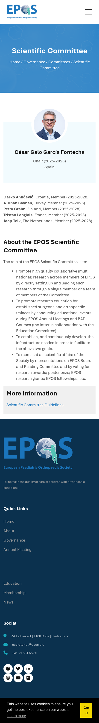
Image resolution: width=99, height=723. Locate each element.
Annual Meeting (17, 549)
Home (14, 61)
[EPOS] (22, 11)
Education (12, 583)
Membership (14, 592)
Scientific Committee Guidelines (35, 404)
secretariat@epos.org (28, 644)
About (8, 530)
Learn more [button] (16, 716)
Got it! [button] (86, 710)
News (8, 602)
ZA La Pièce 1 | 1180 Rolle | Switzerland (40, 636)
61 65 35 (31, 653)
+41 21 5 (18, 653)
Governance (14, 540)
